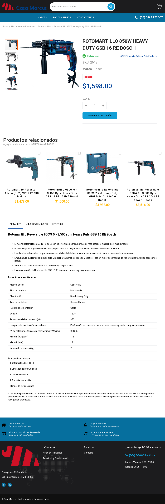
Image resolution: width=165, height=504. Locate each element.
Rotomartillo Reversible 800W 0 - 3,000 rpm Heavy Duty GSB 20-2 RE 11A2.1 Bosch (143, 195)
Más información (37, 224)
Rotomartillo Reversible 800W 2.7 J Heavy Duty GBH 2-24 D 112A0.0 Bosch (102, 195)
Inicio (5, 26)
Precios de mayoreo (102, 432)
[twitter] (10, 485)
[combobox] (83, 6)
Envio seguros (16, 423)
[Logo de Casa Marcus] (24, 6)
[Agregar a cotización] (21, 172)
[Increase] (103, 105)
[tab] (15, 225)
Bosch (97, 69)
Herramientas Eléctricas (23, 26)
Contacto (88, 452)
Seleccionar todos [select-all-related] (42, 144)
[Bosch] (88, 77)
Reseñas (57, 224)
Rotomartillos (44, 26)
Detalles (16, 224)
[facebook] (4, 485)
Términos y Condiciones (55, 458)
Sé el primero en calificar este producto (139, 56)
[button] (12, 56)
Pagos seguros (98, 423)
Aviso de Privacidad (52, 452)
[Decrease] (86, 105)
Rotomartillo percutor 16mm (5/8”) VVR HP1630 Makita (22, 193)
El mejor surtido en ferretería (24, 432)
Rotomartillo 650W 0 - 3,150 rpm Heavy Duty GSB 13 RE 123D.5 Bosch (62, 193)
